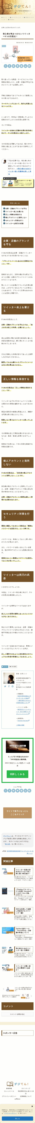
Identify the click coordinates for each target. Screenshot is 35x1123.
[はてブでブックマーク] (13, 66)
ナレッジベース (9, 1091)
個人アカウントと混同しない (16, 217)
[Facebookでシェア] (9, 66)
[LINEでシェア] (17, 66)
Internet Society (23, 720)
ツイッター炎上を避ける (15, 211)
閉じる (17, 1118)
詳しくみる (18, 774)
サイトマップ (26, 1088)
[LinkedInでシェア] (25, 66)
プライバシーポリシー (10, 1113)
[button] (32, 1106)
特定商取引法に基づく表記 (26, 1092)
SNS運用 (13, 666)
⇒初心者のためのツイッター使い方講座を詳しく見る (19, 171)
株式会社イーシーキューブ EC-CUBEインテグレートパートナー (23, 712)
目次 (12, 203)
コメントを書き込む (17, 1014)
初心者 (7, 844)
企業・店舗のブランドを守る (16, 208)
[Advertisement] (17, 1056)
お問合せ (17, 1099)
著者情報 (9, 1088)
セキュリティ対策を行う (15, 220)
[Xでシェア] (5, 66)
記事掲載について (26, 1096)
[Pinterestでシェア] (21, 66)
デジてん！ (7, 836)
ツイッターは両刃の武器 (15, 223)
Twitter (6, 666)
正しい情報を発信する (14, 214)
